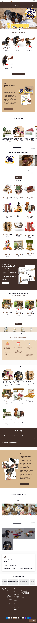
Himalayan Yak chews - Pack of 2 (18, 381)
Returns (15, 609)
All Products (18, 180)
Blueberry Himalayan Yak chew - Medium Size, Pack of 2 (7, 214)
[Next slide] (34, 148)
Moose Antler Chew (29, 47)
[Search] (29, 5)
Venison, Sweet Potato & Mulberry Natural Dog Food (18, 139)
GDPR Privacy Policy (16, 605)
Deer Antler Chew (18, 47)
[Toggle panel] (34, 435)
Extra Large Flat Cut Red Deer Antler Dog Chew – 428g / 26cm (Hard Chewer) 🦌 (29, 516)
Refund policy (16, 607)
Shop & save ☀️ (8, 109)
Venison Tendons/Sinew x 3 (7, 195)
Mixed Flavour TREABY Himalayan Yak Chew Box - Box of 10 (7, 252)
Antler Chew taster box (7, 311)
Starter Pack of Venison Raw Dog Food (18, 401)
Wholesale (16, 590)
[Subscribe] (32, 566)
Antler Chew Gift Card (18, 232)
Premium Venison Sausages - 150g (29, 214)
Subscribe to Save (16, 592)
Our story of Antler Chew (16, 597)
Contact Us (16, 612)
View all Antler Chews (18, 73)
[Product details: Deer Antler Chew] (35, 15)
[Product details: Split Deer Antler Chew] (28, 27)
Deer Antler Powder (7, 232)
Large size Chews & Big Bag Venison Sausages (29, 312)
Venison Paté (29, 195)
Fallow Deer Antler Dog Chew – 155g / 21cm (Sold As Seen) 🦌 (7, 516)
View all (18, 123)
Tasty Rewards (16, 594)
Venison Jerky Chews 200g (29, 252)
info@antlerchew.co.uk (10, 600)
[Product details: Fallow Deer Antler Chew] (33, 24)
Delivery (15, 611)
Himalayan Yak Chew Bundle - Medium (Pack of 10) (29, 401)
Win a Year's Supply (16, 600)
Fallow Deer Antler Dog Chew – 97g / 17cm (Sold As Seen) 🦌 (18, 516)
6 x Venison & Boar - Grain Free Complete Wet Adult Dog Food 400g (7, 139)
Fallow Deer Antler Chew (7, 65)
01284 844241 (9, 603)
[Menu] (2, 5)
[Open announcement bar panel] (34, 1)
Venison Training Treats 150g (18, 195)
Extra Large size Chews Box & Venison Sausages (18, 312)
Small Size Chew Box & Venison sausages (18, 252)
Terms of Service (15, 603)
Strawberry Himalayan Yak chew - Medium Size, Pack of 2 (29, 233)
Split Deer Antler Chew (7, 47)
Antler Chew (17, 620)
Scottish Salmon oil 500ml (18, 213)
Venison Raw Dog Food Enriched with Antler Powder (29, 139)
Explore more (25, 484)
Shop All (18, 323)
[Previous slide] (32, 148)
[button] (7, 49)
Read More (18, 177)
